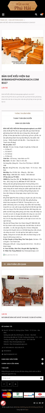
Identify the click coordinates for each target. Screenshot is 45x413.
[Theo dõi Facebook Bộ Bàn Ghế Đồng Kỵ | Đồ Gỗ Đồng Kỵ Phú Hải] (4, 384)
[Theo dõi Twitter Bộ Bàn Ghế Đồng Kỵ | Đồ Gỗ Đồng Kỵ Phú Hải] (9, 384)
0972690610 (7, 351)
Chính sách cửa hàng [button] (10, 363)
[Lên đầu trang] (39, 403)
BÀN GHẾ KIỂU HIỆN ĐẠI (11, 128)
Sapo (26, 409)
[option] (22, 294)
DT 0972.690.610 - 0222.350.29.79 (14, 347)
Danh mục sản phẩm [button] (10, 359)
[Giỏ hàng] (41, 14)
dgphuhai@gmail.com (10, 354)
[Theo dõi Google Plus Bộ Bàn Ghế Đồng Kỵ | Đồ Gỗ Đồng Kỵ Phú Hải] (15, 384)
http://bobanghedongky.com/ (30, 251)
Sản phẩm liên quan (16, 264)
